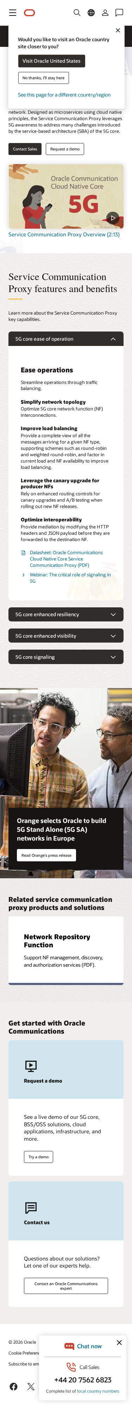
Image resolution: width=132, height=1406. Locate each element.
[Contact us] (119, 12)
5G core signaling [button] (35, 657)
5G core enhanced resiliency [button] (47, 614)
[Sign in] (105, 12)
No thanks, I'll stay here (43, 78)
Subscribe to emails (26, 1364)
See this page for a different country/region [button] (64, 95)
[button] (12, 12)
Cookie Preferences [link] (26, 1353)
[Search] (77, 12)
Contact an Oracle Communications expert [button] (66, 1286)
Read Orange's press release (46, 855)
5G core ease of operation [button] (44, 339)
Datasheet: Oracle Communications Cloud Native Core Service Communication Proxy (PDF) (66, 559)
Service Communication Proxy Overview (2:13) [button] (64, 234)
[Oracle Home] (30, 13)
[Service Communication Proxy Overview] (66, 196)
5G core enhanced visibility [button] (45, 636)
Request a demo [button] (65, 148)
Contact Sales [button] (25, 148)
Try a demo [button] (39, 1156)
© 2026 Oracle (22, 1342)
